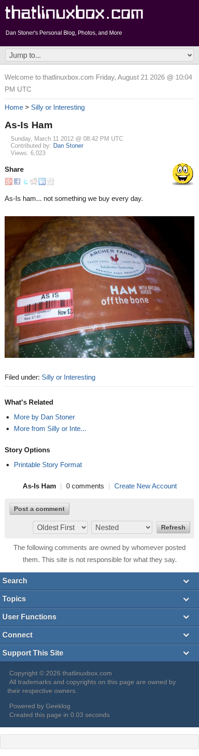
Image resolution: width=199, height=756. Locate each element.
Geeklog (58, 706)
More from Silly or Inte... (50, 428)
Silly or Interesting (68, 377)
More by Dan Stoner (44, 417)
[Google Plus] (8, 180)
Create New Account (145, 486)
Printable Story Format (48, 465)
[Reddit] (33, 180)
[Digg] (50, 180)
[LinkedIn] (42, 180)
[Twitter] (25, 180)
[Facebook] (17, 180)
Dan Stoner (68, 145)
